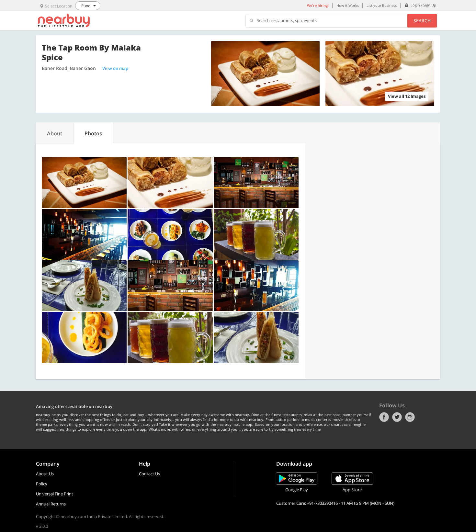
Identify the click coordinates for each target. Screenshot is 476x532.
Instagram (410, 417)
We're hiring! (318, 5)
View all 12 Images (406, 96)
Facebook (384, 417)
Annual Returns (51, 504)
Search (422, 20)
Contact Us (149, 474)
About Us (45, 474)
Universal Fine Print (54, 494)
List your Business (382, 5)
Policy (41, 484)
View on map (115, 68)
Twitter (397, 417)
